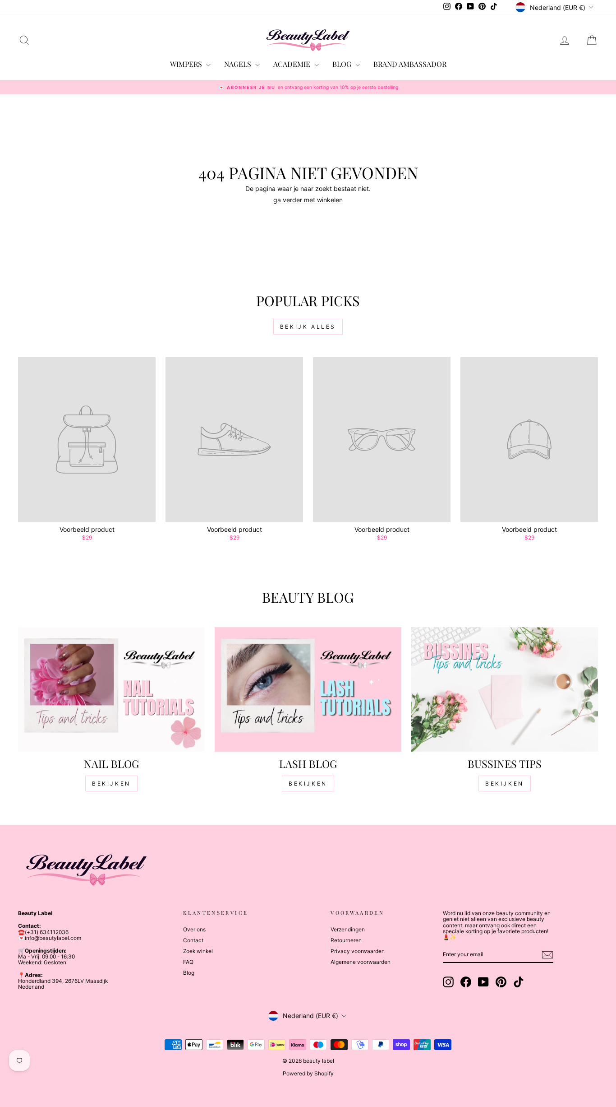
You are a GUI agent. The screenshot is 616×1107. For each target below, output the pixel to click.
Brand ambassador (409, 64)
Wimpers (187, 64)
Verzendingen (348, 929)
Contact (193, 940)
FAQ (188, 961)
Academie (292, 64)
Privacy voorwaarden (358, 951)
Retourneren (346, 940)
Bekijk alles (308, 326)
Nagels (238, 64)
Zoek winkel (198, 951)
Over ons (194, 929)
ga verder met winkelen (308, 200)
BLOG (342, 64)
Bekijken (111, 783)
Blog (188, 972)
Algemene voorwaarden (361, 961)
